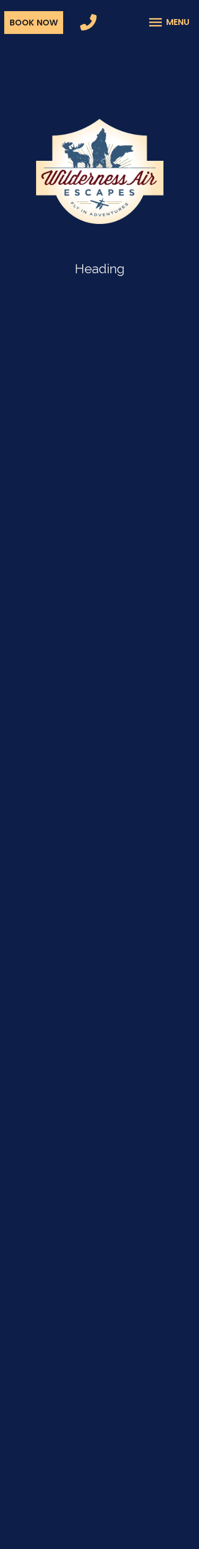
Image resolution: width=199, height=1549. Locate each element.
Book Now (34, 22)
